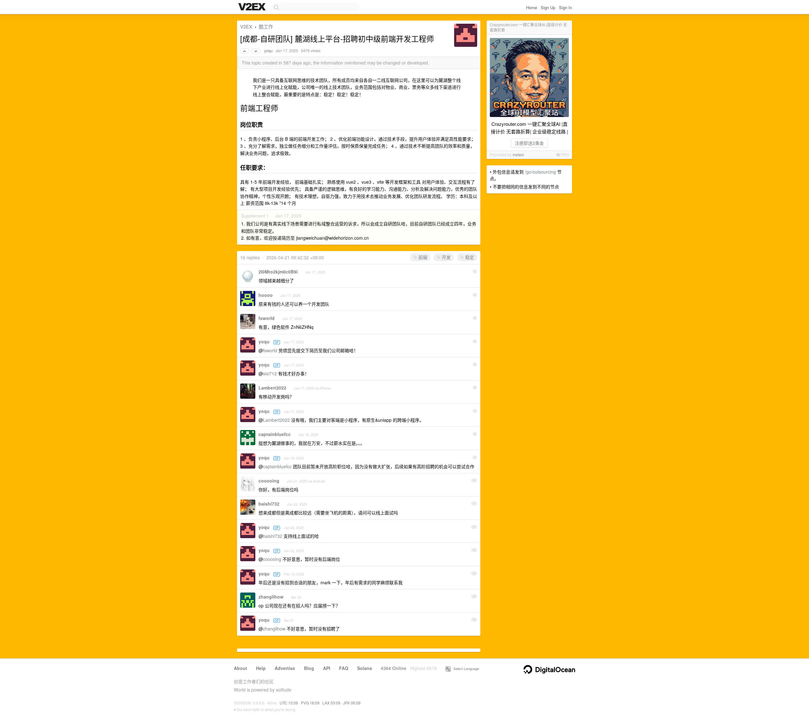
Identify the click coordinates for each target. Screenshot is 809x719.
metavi (518, 154)
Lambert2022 (272, 387)
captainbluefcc (275, 434)
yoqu (268, 50)
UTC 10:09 (289, 702)
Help (261, 668)
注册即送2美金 (529, 143)
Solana (364, 668)
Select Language (465, 668)
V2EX (246, 26)
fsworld (267, 318)
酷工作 (266, 26)
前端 (422, 257)
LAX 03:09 (331, 702)
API (326, 668)
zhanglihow (271, 596)
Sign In (565, 7)
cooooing (269, 480)
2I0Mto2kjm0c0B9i (278, 271)
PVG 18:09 (310, 702)
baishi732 (269, 504)
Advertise (285, 668)
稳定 (469, 257)
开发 (446, 257)
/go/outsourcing (540, 172)
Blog (309, 668)
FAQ (343, 668)
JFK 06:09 (352, 702)
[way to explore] (253, 7)
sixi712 (270, 373)
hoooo (266, 295)
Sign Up (548, 7)
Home (531, 7)
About (240, 668)
